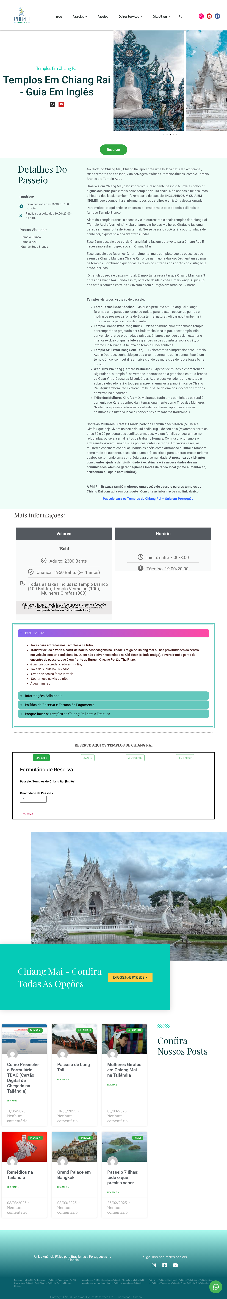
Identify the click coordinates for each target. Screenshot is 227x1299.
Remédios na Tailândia (20, 1175)
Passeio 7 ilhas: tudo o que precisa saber (123, 1177)
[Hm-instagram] (201, 16)
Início (59, 16)
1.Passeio (41, 757)
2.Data (87, 757)
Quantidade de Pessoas (36, 793)
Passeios (78, 16)
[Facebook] (217, 16)
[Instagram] (52, 104)
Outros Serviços (128, 16)
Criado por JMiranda (129, 1297)
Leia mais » (13, 1100)
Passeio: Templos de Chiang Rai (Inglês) (48, 781)
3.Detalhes (135, 757)
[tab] (113, 633)
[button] (180, 16)
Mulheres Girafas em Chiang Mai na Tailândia (124, 1070)
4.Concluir (185, 757)
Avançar (28, 813)
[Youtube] (209, 16)
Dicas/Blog (160, 16)
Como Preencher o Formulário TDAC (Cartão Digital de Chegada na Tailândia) (23, 1078)
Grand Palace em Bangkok (74, 1175)
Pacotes (103, 16)
